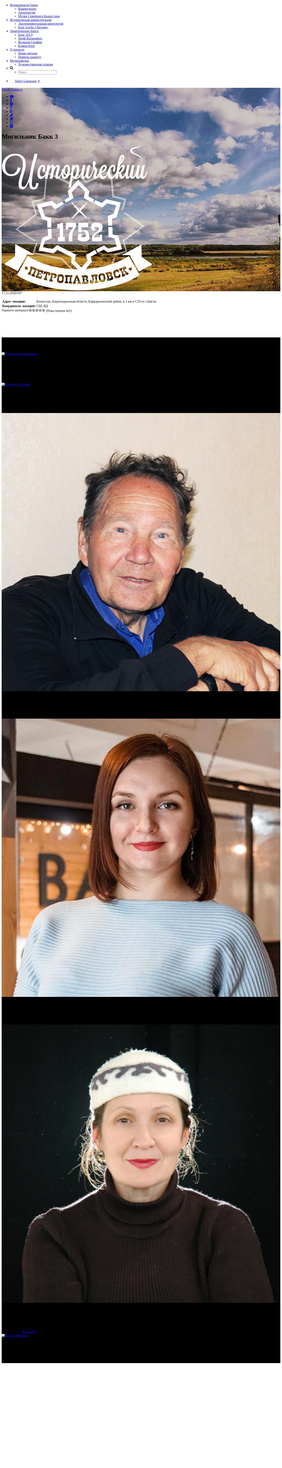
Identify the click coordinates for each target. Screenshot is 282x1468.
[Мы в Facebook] (11, 100)
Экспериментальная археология (40, 23)
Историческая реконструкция (30, 20)
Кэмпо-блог (26, 46)
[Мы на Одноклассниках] (11, 111)
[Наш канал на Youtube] (12, 96)
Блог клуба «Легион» (33, 27)
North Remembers (30, 38)
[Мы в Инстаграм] (11, 122)
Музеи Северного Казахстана (39, 16)
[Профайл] (141, 384)
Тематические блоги (24, 31)
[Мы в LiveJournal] (11, 115)
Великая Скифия (30, 42)
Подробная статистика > (38, 1361)
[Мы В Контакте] (11, 126)
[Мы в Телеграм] (11, 104)
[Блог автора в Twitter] (11, 118)
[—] (77, 289)
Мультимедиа (19, 60)
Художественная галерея (35, 64)
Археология (26, 12)
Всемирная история (24, 5)
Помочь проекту (29, 57)
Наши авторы (27, 53)
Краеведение (27, 9)
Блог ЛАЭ (25, 34)
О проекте (17, 49)
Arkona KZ (29, 1332)
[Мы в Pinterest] (11, 107)
